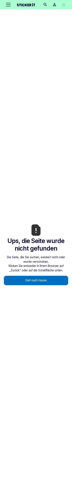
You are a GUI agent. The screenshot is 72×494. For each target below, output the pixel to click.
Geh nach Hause (36, 280)
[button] (7, 4)
